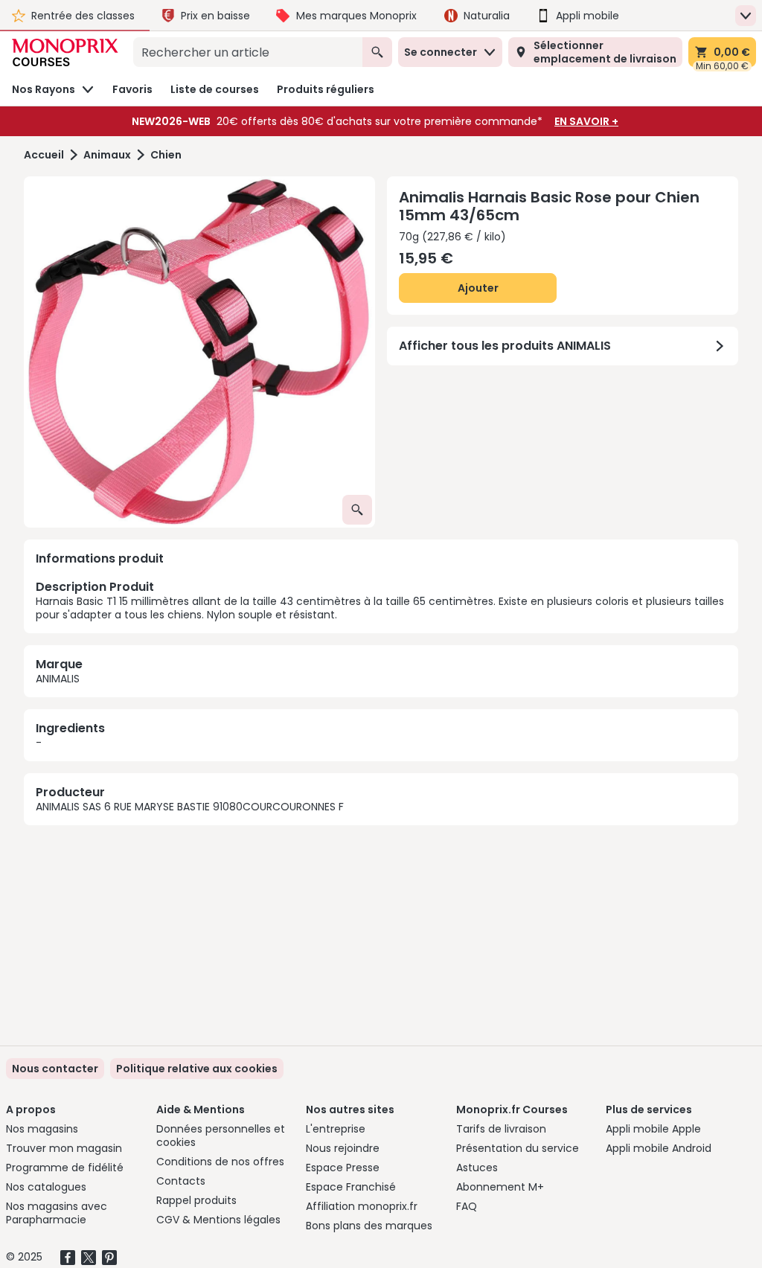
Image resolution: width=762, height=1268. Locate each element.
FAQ (466, 1206)
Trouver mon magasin (64, 1148)
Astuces (477, 1167)
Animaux (107, 155)
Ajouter (478, 288)
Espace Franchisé (351, 1186)
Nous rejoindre (343, 1148)
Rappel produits (196, 1200)
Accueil (44, 155)
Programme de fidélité (65, 1167)
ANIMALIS (58, 678)
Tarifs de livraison (501, 1128)
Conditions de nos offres (220, 1161)
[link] (197, 1068)
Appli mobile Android (658, 1148)
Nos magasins (42, 1128)
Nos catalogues (46, 1186)
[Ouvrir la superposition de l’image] (357, 510)
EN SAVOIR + (586, 121)
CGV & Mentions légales (218, 1219)
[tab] (199, 352)
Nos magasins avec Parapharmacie (56, 1213)
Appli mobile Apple (653, 1128)
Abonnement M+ (500, 1186)
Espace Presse (343, 1167)
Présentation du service (517, 1148)
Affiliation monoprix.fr (361, 1206)
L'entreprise (335, 1128)
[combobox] (248, 52)
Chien (166, 155)
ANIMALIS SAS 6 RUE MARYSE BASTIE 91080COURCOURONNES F (190, 806)
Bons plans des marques (369, 1225)
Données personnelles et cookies (220, 1135)
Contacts (180, 1180)
